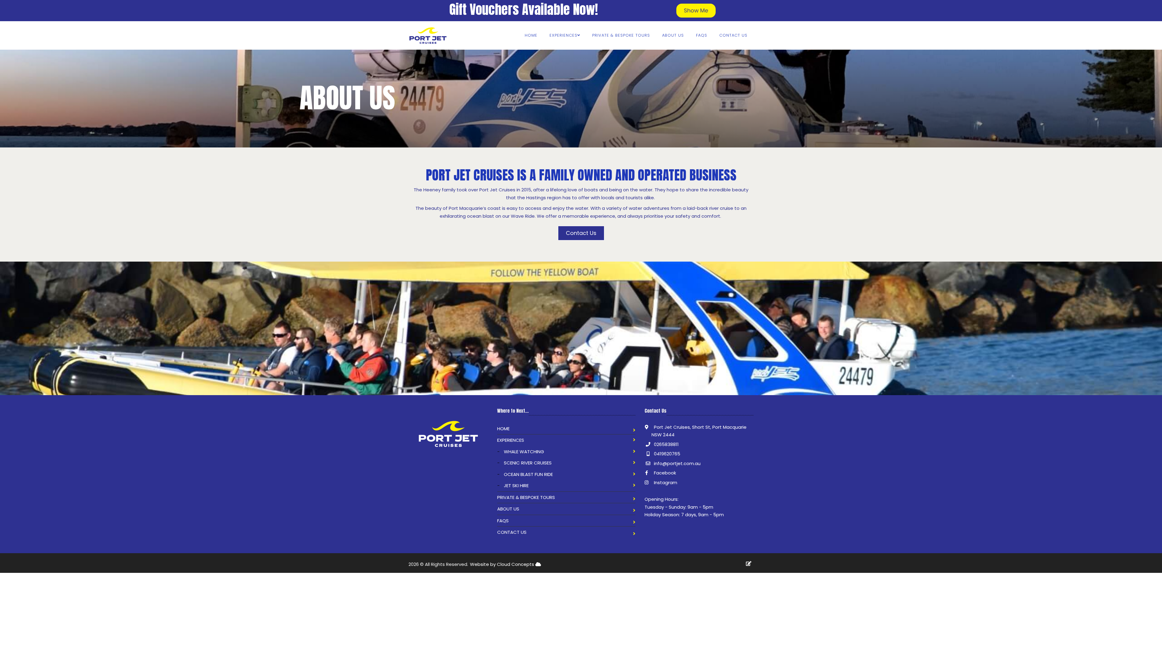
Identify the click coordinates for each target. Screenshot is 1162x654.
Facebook (664, 473)
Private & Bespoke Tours (621, 35)
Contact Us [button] (581, 233)
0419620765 (667, 454)
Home (531, 35)
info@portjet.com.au (677, 463)
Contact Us (733, 35)
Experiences (510, 440)
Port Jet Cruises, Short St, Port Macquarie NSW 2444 (699, 431)
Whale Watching (524, 451)
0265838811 (666, 444)
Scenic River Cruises (528, 463)
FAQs (701, 35)
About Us (673, 35)
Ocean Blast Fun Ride (528, 474)
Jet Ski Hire (516, 485)
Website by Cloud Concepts (502, 564)
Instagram (665, 482)
